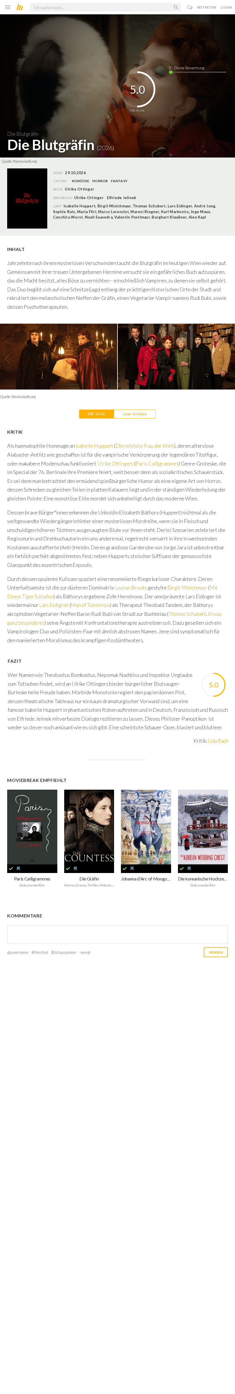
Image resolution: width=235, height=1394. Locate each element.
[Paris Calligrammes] (32, 827)
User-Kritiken (135, 413)
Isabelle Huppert (94, 446)
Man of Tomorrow (90, 605)
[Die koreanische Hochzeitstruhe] (203, 827)
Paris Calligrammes (157, 463)
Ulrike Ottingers (115, 463)
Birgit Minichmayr (187, 587)
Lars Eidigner (53, 605)
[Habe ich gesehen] (11, 868)
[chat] (190, 7)
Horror (100, 181)
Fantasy (119, 181)
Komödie (80, 181)
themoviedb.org (25, 161)
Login (226, 7)
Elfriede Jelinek (121, 197)
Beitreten (206, 7)
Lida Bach (218, 741)
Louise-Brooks (131, 587)
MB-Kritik (96, 413)
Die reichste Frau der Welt (144, 446)
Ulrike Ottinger (89, 197)
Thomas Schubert (187, 614)
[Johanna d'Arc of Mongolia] (146, 827)
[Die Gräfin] (89, 827)
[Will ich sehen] (18, 868)
